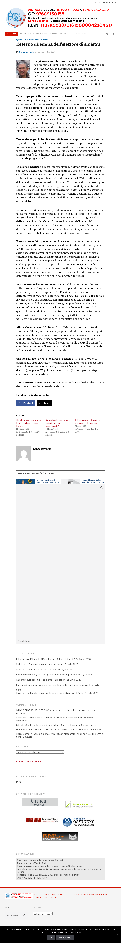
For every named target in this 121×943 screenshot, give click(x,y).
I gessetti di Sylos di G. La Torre (32, 39)
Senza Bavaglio (27, 52)
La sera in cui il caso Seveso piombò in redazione (41, 679)
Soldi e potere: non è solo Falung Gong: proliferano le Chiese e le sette (62, 725)
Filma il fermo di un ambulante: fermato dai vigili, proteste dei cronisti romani (93, 483)
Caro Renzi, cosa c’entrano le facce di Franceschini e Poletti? (28, 423)
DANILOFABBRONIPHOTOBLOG (32, 710)
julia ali (19, 725)
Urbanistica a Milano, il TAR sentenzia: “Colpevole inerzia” (69, 34)
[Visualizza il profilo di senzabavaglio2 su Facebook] (17, 782)
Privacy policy (65, 937)
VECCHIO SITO (52, 897)
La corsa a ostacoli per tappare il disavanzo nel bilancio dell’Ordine (50, 693)
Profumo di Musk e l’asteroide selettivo (36, 669)
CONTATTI (62, 894)
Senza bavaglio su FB (28, 762)
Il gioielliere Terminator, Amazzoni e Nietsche (39, 664)
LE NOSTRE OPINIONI (44, 894)
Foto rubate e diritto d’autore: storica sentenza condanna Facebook (66, 729)
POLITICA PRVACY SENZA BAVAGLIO (88, 894)
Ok (51, 937)
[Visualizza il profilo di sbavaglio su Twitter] (20, 782)
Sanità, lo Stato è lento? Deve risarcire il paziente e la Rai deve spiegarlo (53, 685)
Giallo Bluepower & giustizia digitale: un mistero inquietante (47, 674)
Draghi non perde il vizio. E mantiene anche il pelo (48, 482)
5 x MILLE (38, 897)
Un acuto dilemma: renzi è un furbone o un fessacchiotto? (57, 423)
